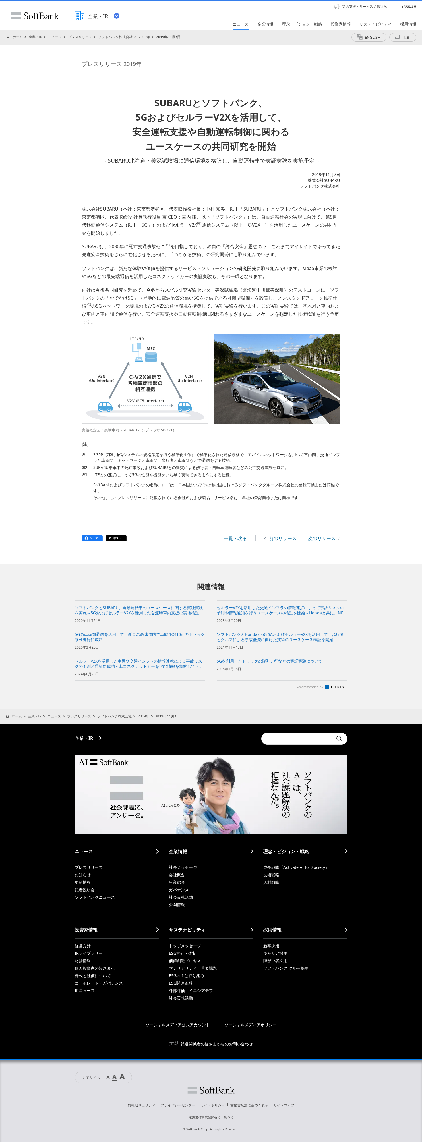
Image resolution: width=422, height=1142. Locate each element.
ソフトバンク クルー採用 (286, 968)
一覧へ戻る (235, 538)
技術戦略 (271, 874)
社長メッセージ (183, 867)
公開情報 (177, 904)
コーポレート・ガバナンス (99, 983)
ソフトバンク (211, 1090)
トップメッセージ (185, 945)
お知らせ (83, 874)
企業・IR (35, 36)
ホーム (17, 36)
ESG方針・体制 (182, 953)
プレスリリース (80, 36)
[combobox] (297, 738)
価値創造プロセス (185, 960)
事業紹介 (177, 882)
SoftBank (35, 16)
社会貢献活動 (181, 897)
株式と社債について (93, 975)
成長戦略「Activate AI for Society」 (296, 867)
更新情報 (83, 882)
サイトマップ (284, 1105)
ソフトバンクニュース (95, 897)
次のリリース (322, 538)
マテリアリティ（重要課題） (195, 968)
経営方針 (83, 945)
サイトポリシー (213, 1105)
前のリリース (283, 538)
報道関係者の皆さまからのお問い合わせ (217, 1044)
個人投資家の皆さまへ (95, 968)
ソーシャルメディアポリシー (250, 1024)
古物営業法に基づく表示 (249, 1105)
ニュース (55, 36)
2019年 (144, 36)
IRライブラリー (89, 953)
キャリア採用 (275, 953)
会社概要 (177, 874)
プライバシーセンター (178, 1105)
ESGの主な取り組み (186, 975)
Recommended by (310, 687)
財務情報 (83, 960)
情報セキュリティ (141, 1105)
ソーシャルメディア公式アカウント (178, 1024)
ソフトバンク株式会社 (115, 36)
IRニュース (85, 990)
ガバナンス (179, 889)
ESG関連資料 (180, 983)
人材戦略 (271, 882)
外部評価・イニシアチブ (191, 990)
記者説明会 (85, 889)
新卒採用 (271, 945)
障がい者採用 (275, 960)
